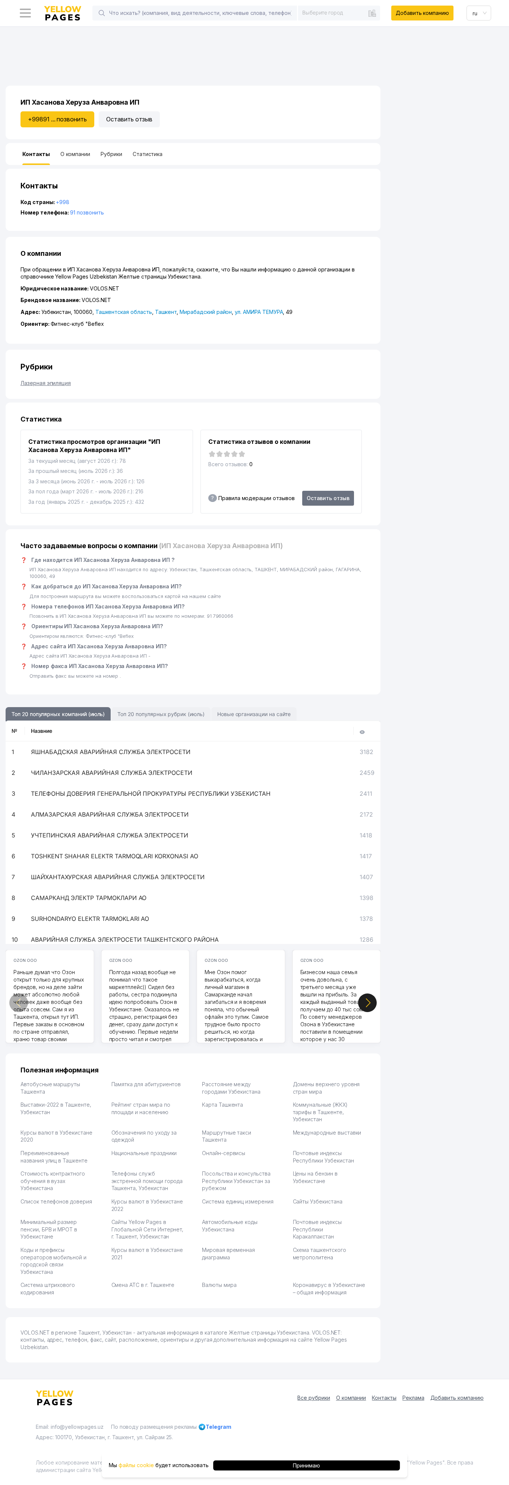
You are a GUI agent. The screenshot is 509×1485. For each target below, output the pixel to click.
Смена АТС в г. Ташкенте (143, 1285)
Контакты (384, 1398)
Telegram (218, 1427)
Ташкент (166, 312)
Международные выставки (327, 1132)
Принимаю (306, 1465)
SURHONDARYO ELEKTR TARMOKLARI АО (90, 918)
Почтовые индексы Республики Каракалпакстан (317, 1229)
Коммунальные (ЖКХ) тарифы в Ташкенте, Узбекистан (320, 1111)
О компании (351, 1398)
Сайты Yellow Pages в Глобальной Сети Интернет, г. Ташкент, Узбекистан (147, 1229)
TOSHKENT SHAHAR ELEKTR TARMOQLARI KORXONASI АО (114, 856)
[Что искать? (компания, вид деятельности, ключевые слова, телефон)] (101, 13)
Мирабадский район (206, 312)
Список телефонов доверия (56, 1201)
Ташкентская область (123, 312)
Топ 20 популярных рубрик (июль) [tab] (160, 714)
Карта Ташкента (222, 1104)
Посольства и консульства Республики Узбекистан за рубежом (236, 1180)
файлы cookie (136, 1465)
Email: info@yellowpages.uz (70, 1427)
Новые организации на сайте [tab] (254, 714)
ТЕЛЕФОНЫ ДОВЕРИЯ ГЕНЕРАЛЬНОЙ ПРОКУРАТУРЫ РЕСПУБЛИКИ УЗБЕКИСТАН (151, 793)
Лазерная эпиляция (45, 383)
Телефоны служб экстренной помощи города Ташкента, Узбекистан (147, 1180)
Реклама (413, 1398)
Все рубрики (313, 1398)
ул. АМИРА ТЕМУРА (259, 312)
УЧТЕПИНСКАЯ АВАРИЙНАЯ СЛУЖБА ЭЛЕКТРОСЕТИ (109, 835)
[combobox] (339, 12)
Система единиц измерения (238, 1201)
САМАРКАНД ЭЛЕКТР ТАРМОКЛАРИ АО (89, 898)
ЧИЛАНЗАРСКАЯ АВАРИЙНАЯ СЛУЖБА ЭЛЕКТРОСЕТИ (111, 772)
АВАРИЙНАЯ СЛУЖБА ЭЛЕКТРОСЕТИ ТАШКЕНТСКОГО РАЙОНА (125, 939)
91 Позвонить (87, 212)
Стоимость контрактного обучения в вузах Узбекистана (52, 1180)
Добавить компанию (422, 13)
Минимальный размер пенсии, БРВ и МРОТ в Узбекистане (48, 1229)
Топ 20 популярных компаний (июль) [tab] (58, 714)
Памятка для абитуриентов (146, 1084)
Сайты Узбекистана (317, 1201)
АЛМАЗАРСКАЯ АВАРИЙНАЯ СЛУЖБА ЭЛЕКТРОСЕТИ (110, 814)
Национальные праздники (144, 1153)
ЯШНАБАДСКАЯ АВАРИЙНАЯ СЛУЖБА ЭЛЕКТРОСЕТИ (110, 752)
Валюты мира (219, 1285)
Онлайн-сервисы (223, 1153)
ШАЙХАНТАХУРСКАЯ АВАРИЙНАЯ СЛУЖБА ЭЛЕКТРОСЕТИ (118, 877)
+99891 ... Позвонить (57, 119)
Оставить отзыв (129, 119)
